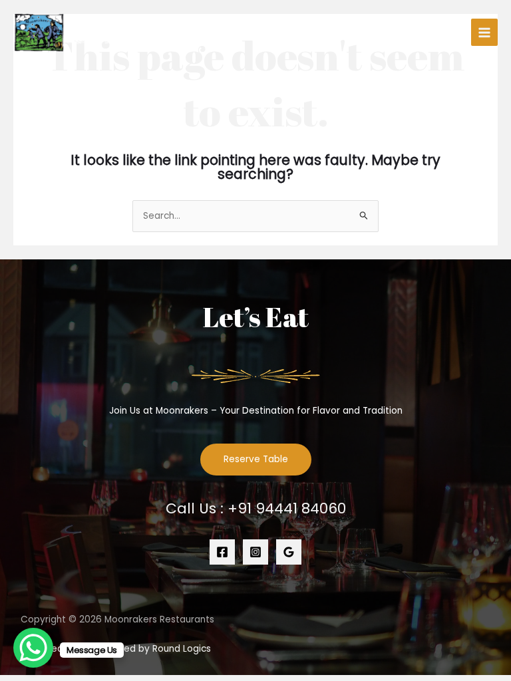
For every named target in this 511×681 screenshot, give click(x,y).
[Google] (288, 552)
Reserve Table (256, 459)
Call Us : (256, 508)
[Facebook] (222, 552)
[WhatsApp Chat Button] (33, 648)
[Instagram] (255, 552)
